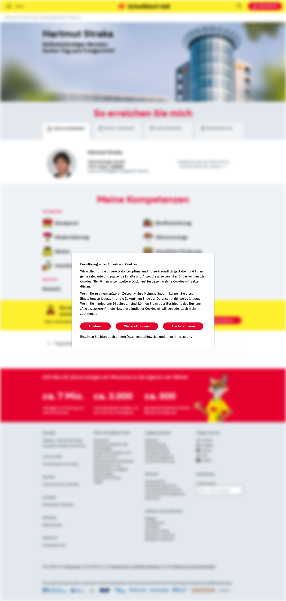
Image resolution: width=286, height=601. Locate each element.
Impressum (183, 337)
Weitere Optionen (137, 326)
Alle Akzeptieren (183, 326)
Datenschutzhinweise (142, 337)
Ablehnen (95, 326)
